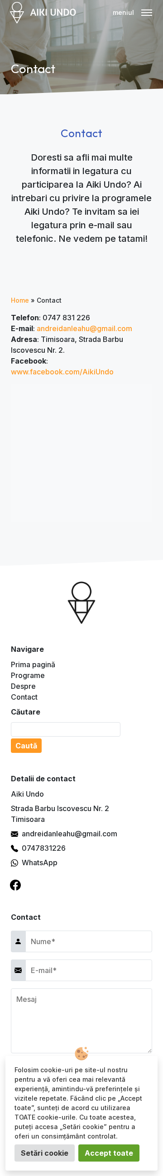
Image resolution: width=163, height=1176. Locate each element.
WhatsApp (40, 862)
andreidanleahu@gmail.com (84, 328)
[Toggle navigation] (134, 12)
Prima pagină (33, 664)
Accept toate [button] (109, 1153)
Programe (28, 675)
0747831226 (44, 848)
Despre (23, 686)
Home (20, 300)
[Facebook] (15, 885)
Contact (24, 696)
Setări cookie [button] (44, 1153)
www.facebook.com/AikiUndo (62, 371)
